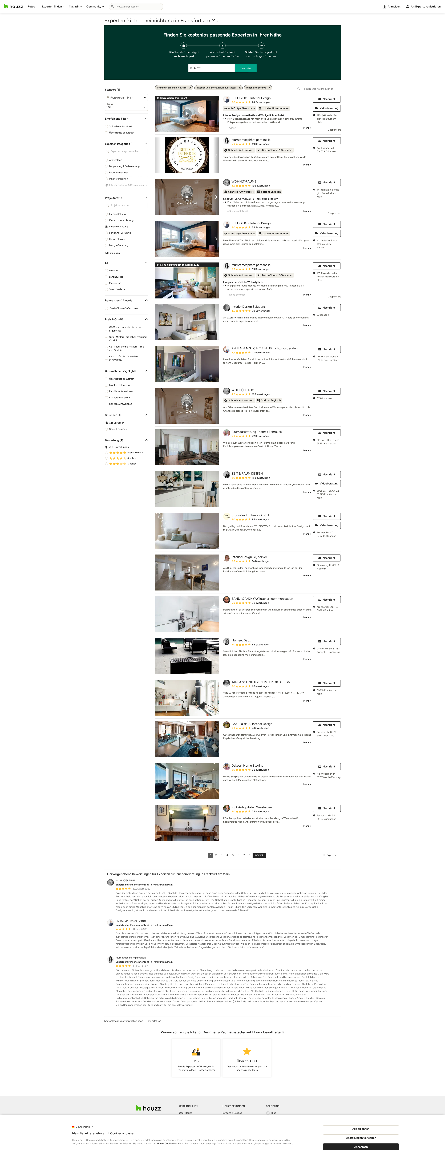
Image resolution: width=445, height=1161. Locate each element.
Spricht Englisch (118, 429)
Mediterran (115, 283)
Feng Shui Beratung (120, 232)
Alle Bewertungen (119, 447)
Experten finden (52, 6)
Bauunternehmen (118, 172)
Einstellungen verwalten (361, 1137)
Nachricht (329, 99)
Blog (273, 1112)
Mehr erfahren (153, 1021)
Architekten (115, 160)
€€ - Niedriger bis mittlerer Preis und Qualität (126, 348)
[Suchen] (112, 6)
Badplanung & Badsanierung (124, 166)
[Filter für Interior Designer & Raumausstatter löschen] (239, 87)
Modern (113, 270)
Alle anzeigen (112, 253)
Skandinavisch (117, 289)
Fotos (31, 6)
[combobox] (136, 6)
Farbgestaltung (117, 214)
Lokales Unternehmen (121, 385)
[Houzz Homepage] (13, 6)
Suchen (245, 68)
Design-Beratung (118, 245)
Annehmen (361, 1146)
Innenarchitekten (118, 178)
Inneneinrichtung (118, 226)
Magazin (74, 6)
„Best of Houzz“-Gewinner (123, 308)
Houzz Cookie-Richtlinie (170, 1143)
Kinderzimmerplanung (121, 220)
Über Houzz (185, 1112)
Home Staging (117, 239)
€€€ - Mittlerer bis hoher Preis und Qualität (128, 338)
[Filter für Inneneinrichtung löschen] (269, 87)
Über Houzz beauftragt (121, 132)
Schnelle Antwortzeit (120, 126)
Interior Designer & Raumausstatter (128, 185)
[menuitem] (33, 6)
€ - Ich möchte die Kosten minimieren (123, 358)
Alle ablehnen (360, 1128)
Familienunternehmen (121, 391)
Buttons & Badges (232, 1112)
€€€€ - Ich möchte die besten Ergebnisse (125, 329)
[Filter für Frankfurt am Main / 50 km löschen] (190, 87)
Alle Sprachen (116, 422)
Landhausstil (116, 276)
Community (93, 6)
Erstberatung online (120, 397)
